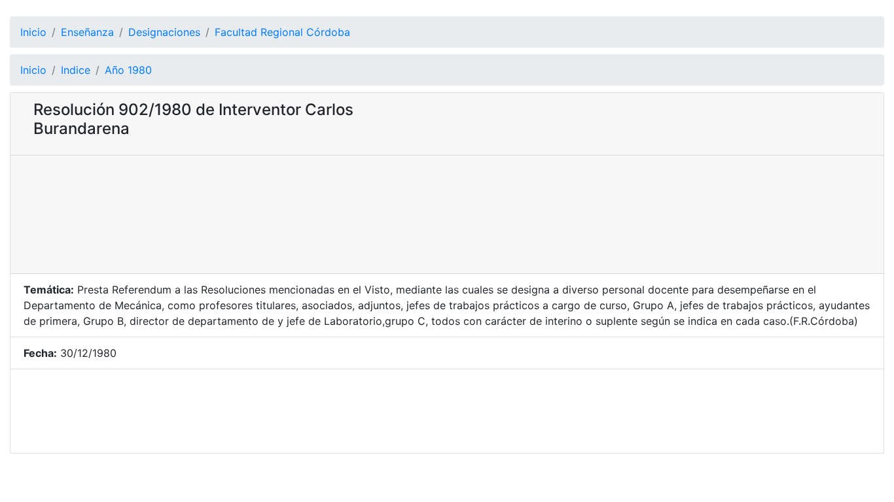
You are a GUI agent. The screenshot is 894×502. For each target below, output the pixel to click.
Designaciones (164, 32)
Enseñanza (87, 32)
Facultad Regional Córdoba (282, 32)
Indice (75, 69)
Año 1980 (128, 69)
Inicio (33, 32)
